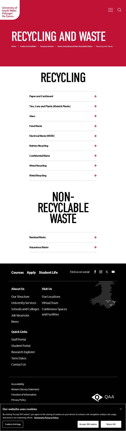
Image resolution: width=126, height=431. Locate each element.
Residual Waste (37, 237)
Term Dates (18, 358)
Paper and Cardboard (41, 96)
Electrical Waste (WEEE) (42, 135)
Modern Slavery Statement (25, 389)
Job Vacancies (20, 315)
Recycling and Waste (104, 46)
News (15, 321)
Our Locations (51, 296)
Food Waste (35, 126)
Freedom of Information (23, 394)
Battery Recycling (38, 145)
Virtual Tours (50, 303)
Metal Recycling (37, 175)
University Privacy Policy (46, 417)
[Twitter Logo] (106, 272)
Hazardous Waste (38, 247)
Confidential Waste (39, 155)
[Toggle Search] (119, 9)
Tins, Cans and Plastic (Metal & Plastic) (49, 106)
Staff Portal (18, 339)
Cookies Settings (13, 424)
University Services (23, 303)
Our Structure (20, 296)
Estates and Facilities (28, 46)
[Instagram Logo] (100, 271)
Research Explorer (23, 352)
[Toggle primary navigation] (110, 9)
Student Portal (20, 346)
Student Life (48, 272)
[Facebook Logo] (95, 271)
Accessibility (17, 384)
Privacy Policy (18, 399)
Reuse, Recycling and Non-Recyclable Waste (75, 46)
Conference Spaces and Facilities (54, 311)
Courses (17, 272)
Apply (31, 272)
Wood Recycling (38, 165)
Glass (32, 116)
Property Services (47, 46)
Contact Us (18, 364)
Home (13, 46)
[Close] (120, 409)
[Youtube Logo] (113, 272)
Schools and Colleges (25, 309)
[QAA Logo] (99, 400)
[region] (63, 417)
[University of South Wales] (10, 10)
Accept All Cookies (88, 424)
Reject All (110, 424)
